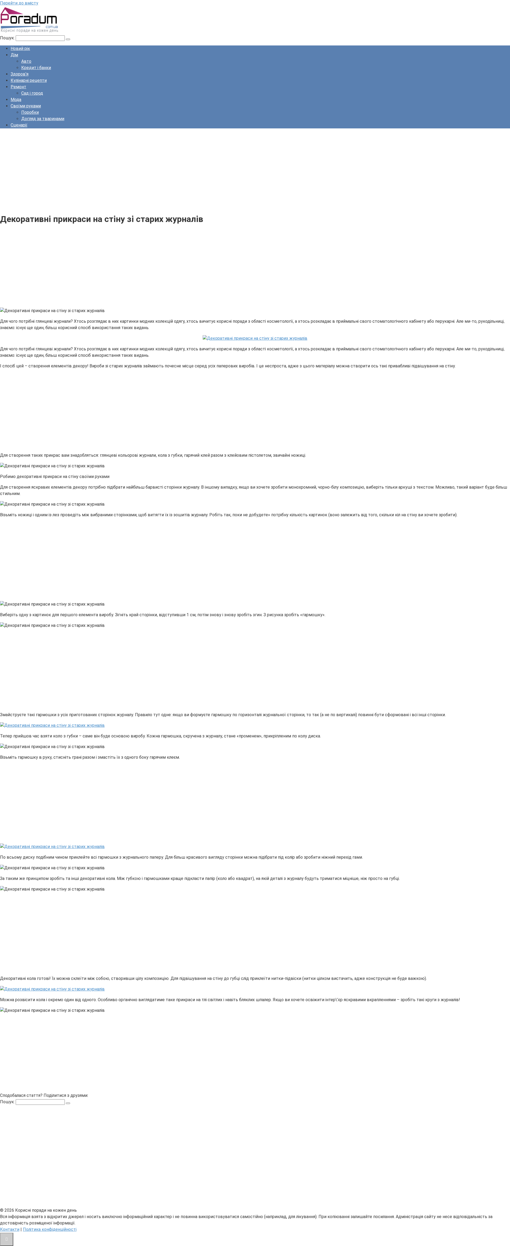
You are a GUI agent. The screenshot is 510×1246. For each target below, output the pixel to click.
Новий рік (20, 48)
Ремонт (18, 86)
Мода (16, 99)
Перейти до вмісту (19, 3)
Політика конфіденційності (49, 1229)
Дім (14, 54)
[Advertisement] (159, 170)
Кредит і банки (36, 67)
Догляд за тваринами (42, 118)
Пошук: (8, 37)
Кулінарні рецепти (29, 80)
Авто (26, 61)
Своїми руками (26, 105)
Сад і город (32, 93)
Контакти (9, 1229)
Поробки (30, 112)
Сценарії (19, 125)
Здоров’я (19, 74)
